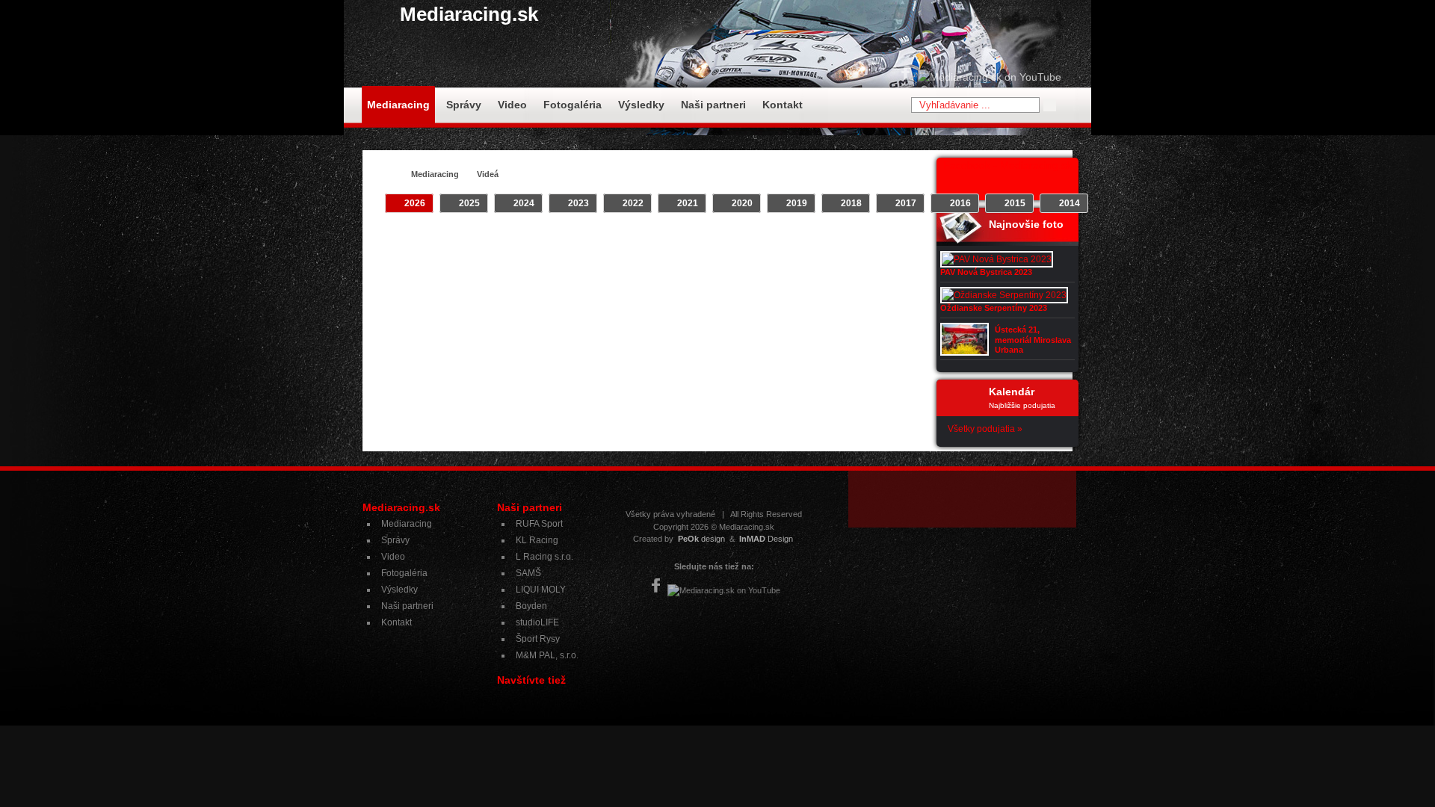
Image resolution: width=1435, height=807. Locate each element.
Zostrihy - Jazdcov (773, 240)
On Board (643, 240)
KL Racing (537, 540)
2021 (687, 203)
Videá (488, 174)
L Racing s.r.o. (544, 556)
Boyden (531, 606)
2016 (960, 203)
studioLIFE (537, 622)
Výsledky (641, 105)
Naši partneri (713, 105)
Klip (600, 240)
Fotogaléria (572, 105)
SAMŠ (528, 573)
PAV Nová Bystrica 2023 (986, 272)
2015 (1014, 203)
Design (766, 538)
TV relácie (698, 240)
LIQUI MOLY (541, 589)
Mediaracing (398, 105)
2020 (742, 203)
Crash (523, 240)
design (701, 538)
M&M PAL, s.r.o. (547, 655)
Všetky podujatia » (985, 429)
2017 (905, 203)
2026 (414, 203)
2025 (469, 203)
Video (512, 105)
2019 (796, 203)
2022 (633, 203)
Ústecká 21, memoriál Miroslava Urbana (1033, 339)
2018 (851, 203)
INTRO (564, 240)
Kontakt (782, 105)
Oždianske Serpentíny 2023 (993, 307)
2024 (523, 203)
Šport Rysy (538, 639)
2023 (578, 203)
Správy (463, 105)
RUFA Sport (539, 524)
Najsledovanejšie (863, 240)
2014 (1069, 203)
